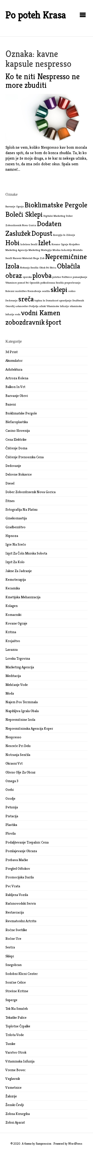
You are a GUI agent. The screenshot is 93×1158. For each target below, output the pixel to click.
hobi (12, 242)
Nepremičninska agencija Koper (29, 728)
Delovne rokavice (18, 474)
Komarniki (13, 614)
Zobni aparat (15, 1122)
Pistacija (11, 816)
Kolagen (11, 605)
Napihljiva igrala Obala (22, 711)
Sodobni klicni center (21, 973)
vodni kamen (40, 312)
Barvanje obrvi (16, 395)
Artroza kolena (16, 378)
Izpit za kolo (15, 562)
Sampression (43, 1143)
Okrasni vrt (14, 763)
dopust (41, 233)
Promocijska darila (19, 877)
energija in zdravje (64, 235)
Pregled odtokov (17, 868)
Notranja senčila (17, 754)
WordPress (75, 1143)
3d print (11, 352)
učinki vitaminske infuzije (54, 306)
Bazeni (10, 404)
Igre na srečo (15, 544)
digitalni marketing (54, 215)
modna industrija (62, 250)
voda (17, 314)
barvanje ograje (14, 206)
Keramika (12, 588)
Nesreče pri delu (18, 746)
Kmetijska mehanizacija (22, 597)
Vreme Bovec (15, 1070)
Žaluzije (11, 1096)
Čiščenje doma (16, 448)
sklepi (59, 289)
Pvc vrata (12, 886)
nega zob (38, 258)
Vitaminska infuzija (19, 1061)
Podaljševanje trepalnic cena (27, 842)
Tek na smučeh (16, 1008)
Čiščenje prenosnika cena (24, 457)
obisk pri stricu (47, 267)
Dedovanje (13, 465)
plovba (42, 275)
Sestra (10, 947)
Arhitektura (13, 369)
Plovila (10, 833)
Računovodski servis (20, 903)
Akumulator (14, 360)
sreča (26, 298)
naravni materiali (22, 258)
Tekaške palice (16, 1017)
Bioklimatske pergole (21, 413)
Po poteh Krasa (35, 15)
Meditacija (13, 676)
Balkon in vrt (15, 387)
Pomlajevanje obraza (21, 851)
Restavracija (14, 912)
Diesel (9, 483)
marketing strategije (40, 250)
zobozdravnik (25, 322)
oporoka (27, 277)
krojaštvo (74, 244)
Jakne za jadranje (18, 571)
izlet (44, 242)
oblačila (68, 265)
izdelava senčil (28, 244)
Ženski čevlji (14, 1105)
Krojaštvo (12, 641)
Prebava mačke (16, 860)
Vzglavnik (12, 1078)
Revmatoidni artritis (20, 921)
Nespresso (13, 737)
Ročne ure (13, 938)
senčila (46, 291)
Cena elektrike (16, 439)
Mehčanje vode (16, 684)
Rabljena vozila (16, 895)
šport (53, 322)
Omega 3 (11, 781)
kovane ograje (60, 244)
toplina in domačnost (46, 300)
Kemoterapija (15, 579)
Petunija (11, 807)
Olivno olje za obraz (20, 772)
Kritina (10, 632)
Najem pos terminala (21, 702)
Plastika (11, 824)
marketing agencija (16, 250)
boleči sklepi (24, 214)
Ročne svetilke (16, 930)
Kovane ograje (16, 623)
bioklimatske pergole (56, 204)
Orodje (10, 798)
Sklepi (9, 956)
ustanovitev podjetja (26, 306)
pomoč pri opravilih (29, 282)
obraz (13, 275)
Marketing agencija (19, 667)
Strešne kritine (16, 991)
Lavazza (11, 649)
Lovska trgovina (17, 658)
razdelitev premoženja (28, 291)
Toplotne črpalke (17, 1026)
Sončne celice (15, 982)
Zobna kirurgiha (17, 1113)
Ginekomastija (16, 518)
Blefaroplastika (16, 422)
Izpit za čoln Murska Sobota (26, 553)
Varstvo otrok (15, 1052)
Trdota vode (14, 1035)
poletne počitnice (62, 277)
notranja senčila (29, 267)
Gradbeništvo (15, 527)
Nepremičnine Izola (20, 719)
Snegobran (13, 965)
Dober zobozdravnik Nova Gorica (30, 492)
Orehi (9, 789)
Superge (11, 1000)
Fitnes (10, 501)
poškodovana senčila (52, 282)
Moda (9, 693)
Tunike (10, 1043)
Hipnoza (11, 535)
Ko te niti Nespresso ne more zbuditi (42, 81)
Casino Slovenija (17, 430)
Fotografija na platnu (21, 509)
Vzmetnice (13, 1087)
